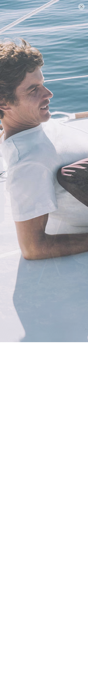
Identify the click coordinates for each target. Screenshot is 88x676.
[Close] (81, 6)
